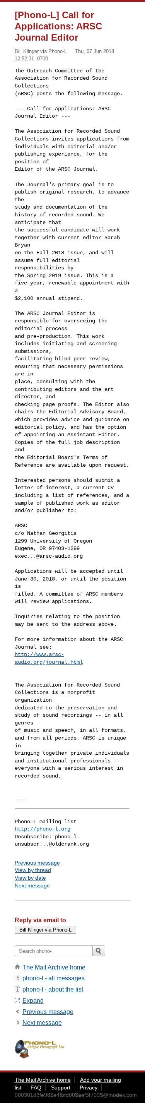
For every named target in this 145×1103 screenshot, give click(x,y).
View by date (30, 878)
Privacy (88, 1087)
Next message (32, 885)
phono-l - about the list (52, 989)
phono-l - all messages (53, 978)
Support (60, 1087)
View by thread (33, 870)
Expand (33, 1000)
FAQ (36, 1087)
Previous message (37, 863)
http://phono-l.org (42, 829)
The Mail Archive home (53, 967)
